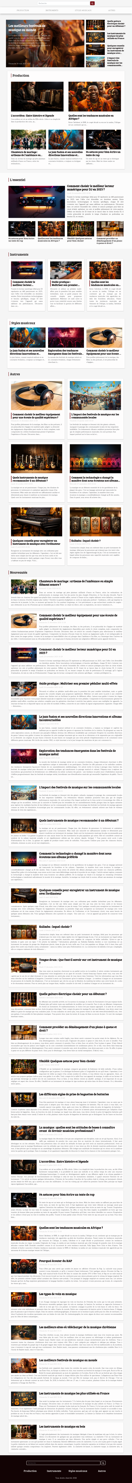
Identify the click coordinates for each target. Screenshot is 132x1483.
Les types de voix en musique (58, 1294)
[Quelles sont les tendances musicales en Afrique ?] (94, 96)
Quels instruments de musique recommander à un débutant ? (30, 479)
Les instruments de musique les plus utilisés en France (116, 36)
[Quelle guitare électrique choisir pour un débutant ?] (95, 25)
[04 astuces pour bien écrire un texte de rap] (103, 139)
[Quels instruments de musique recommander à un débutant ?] (36, 458)
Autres (111, 10)
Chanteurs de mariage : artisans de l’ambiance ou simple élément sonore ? (26, 155)
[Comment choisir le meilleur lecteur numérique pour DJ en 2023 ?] (36, 202)
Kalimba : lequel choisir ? (86, 540)
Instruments (52, 10)
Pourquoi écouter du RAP (55, 1261)
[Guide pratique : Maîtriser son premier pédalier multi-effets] (66, 270)
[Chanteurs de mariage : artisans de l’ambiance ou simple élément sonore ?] (28, 139)
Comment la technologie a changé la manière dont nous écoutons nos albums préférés (94, 480)
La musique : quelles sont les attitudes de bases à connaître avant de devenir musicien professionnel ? (77, 1129)
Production (23, 10)
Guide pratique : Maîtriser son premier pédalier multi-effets (65, 285)
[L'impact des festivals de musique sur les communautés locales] (95, 61)
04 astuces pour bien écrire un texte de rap (103, 153)
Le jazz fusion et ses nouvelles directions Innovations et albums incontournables (65, 155)
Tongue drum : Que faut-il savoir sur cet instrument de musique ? (80, 961)
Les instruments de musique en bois (62, 1426)
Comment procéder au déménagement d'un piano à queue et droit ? (109, 240)
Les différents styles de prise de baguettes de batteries (74, 1094)
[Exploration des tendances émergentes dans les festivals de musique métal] (66, 337)
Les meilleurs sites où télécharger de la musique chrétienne (77, 1327)
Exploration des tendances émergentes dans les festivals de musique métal (65, 353)
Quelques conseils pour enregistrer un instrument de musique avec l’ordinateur (115, 50)
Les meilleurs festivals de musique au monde (26, 27)
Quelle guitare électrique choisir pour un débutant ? (116, 23)
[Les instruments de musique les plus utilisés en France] (95, 37)
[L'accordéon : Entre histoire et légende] (37, 96)
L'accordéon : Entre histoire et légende (32, 115)
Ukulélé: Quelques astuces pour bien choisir (79, 239)
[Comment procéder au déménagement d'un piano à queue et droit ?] (110, 228)
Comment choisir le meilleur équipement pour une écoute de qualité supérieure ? (104, 353)
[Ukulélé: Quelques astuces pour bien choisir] (80, 228)
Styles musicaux (83, 10)
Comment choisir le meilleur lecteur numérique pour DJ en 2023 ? (90, 187)
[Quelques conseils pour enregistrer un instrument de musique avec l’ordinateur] (95, 49)
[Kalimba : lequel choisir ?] (95, 521)
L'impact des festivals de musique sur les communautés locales (114, 63)
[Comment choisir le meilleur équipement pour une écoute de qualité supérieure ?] (104, 337)
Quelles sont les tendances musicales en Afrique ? (91, 117)
